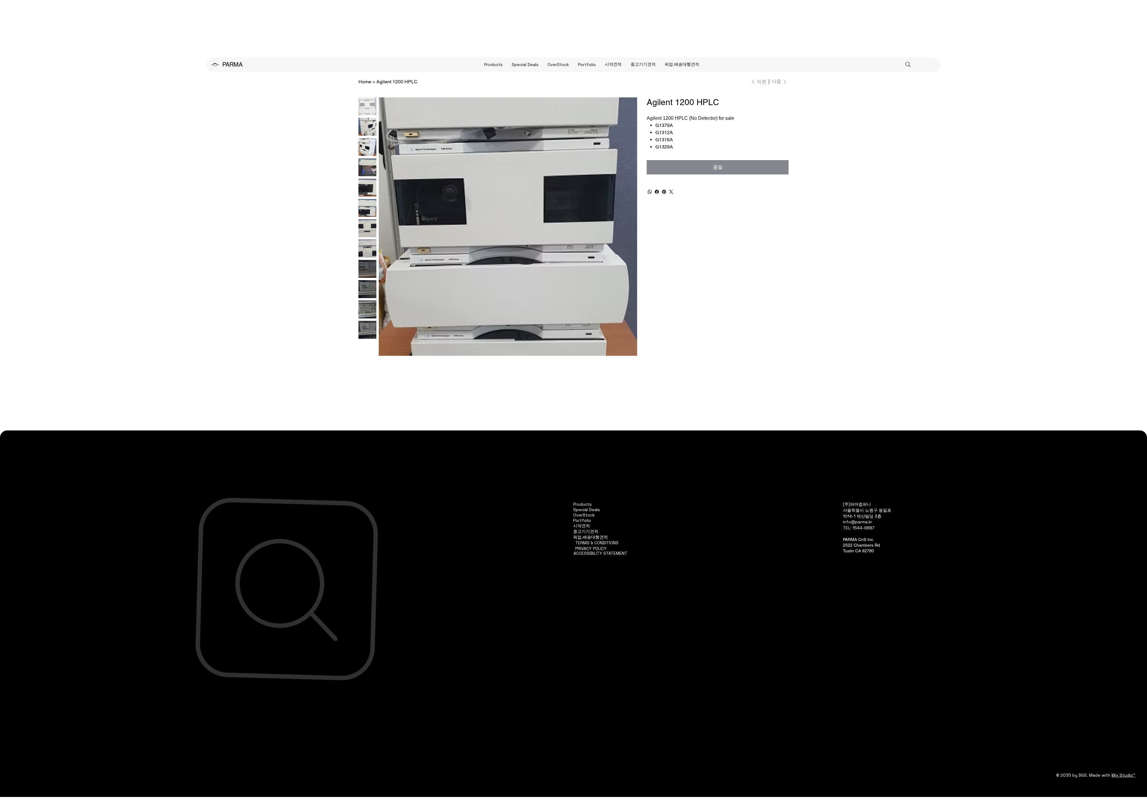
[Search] (908, 64)
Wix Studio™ (1123, 775)
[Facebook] (657, 192)
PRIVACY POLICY (591, 548)
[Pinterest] (664, 192)
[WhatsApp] (650, 192)
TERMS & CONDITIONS (596, 542)
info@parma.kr (857, 522)
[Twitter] (671, 192)
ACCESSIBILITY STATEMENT (600, 553)
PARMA (232, 64)
